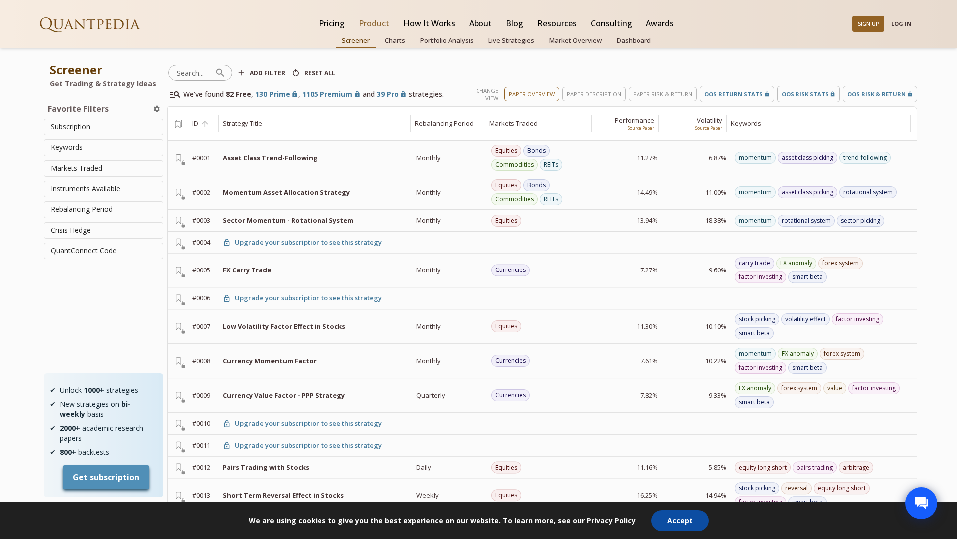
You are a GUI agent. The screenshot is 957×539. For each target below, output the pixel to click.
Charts (395, 40)
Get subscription (106, 477)
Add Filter (267, 73)
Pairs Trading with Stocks (266, 467)
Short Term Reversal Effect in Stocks (283, 495)
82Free (238, 94)
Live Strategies (511, 40)
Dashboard (634, 40)
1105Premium (327, 94)
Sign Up (868, 23)
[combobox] (103, 127)
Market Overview (575, 40)
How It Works (429, 23)
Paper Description (594, 94)
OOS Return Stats (733, 94)
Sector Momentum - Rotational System (288, 220)
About (480, 23)
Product (374, 23)
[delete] (156, 109)
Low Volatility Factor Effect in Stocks (284, 326)
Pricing (332, 23)
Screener (356, 40)
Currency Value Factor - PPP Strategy (284, 395)
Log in (901, 23)
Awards (660, 23)
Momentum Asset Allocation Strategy (286, 192)
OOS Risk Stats (805, 94)
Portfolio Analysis (447, 40)
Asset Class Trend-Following (270, 157)
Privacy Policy (611, 520)
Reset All (319, 73)
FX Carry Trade (247, 270)
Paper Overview (532, 94)
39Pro (388, 94)
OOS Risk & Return (876, 94)
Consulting (611, 23)
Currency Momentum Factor (270, 360)
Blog (514, 23)
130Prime (272, 94)
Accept (680, 520)
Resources (557, 23)
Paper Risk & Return (662, 94)
